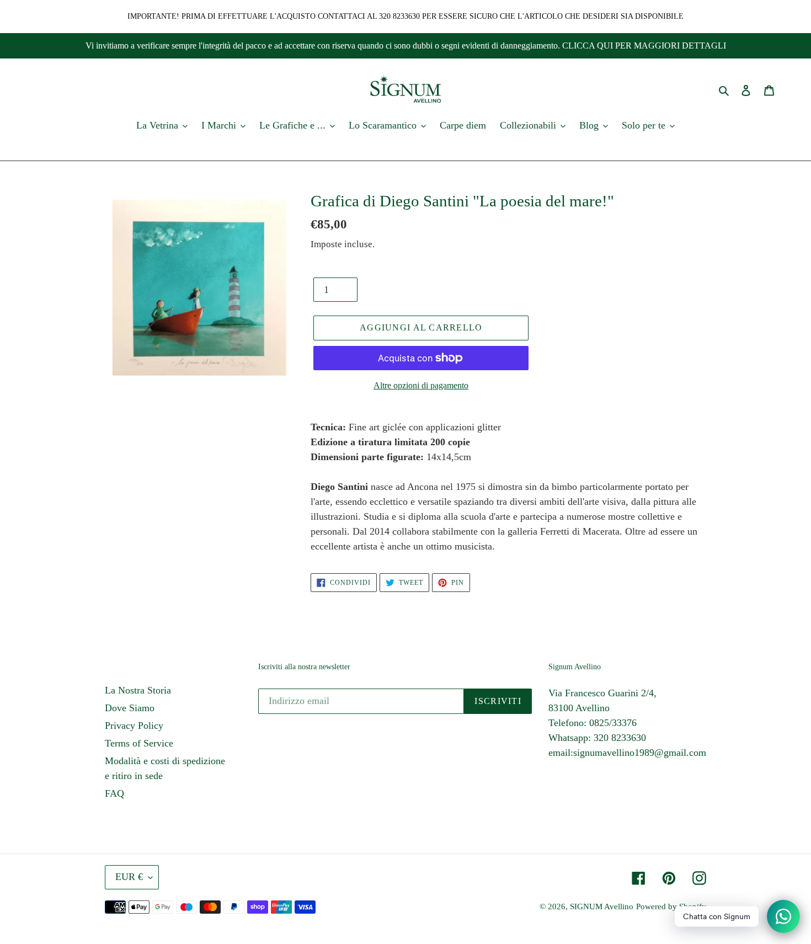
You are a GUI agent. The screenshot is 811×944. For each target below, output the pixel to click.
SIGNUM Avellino (601, 906)
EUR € (129, 876)
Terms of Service (139, 743)
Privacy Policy (134, 725)
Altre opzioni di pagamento (421, 385)
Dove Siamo (129, 707)
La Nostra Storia (138, 690)
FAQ (114, 793)
